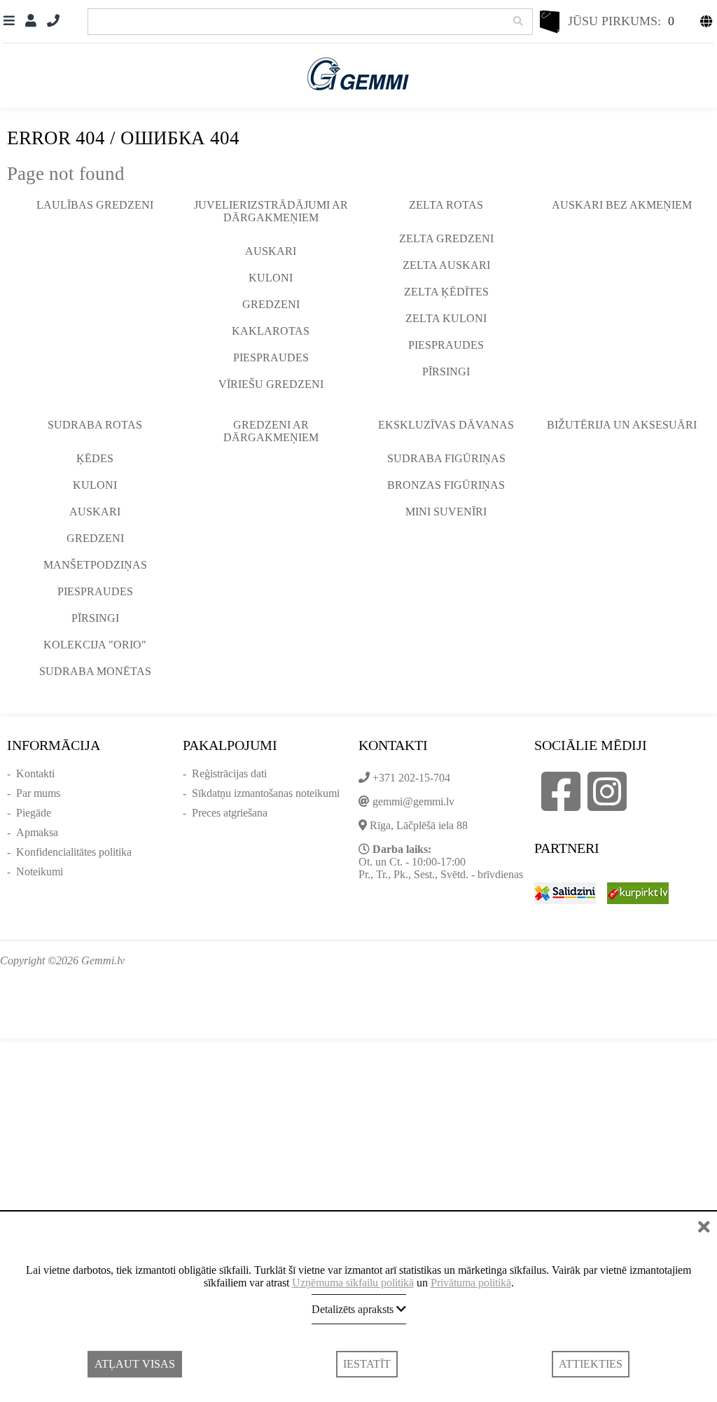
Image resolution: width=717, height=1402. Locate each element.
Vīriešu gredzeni (270, 384)
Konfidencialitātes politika (74, 852)
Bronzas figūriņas (446, 485)
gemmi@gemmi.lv (413, 801)
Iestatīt (367, 1364)
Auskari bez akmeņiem (622, 205)
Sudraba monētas (95, 671)
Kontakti (35, 773)
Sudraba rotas (95, 425)
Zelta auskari (446, 265)
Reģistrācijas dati (229, 773)
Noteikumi (39, 871)
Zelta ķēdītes (446, 292)
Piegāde (33, 813)
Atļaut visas (135, 1364)
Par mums (38, 793)
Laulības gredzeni (94, 205)
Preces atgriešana (229, 813)
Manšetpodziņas (95, 565)
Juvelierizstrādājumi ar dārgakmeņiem (271, 211)
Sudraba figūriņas (446, 458)
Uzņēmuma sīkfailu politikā (353, 1283)
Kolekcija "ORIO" (94, 645)
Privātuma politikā (471, 1283)
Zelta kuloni (446, 318)
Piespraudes (271, 357)
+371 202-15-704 (411, 778)
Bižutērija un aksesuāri (622, 425)
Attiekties (590, 1364)
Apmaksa (37, 832)
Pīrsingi (446, 371)
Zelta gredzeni (446, 238)
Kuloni (271, 278)
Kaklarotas (270, 331)
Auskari (270, 251)
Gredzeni (271, 304)
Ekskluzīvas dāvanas (446, 425)
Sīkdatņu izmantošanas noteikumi (266, 793)
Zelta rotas (446, 205)
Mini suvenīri (446, 512)
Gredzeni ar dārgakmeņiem (271, 431)
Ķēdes (94, 458)
